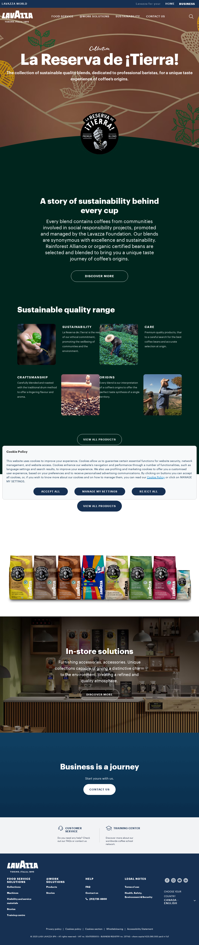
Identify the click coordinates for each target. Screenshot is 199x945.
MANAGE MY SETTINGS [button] (99, 491)
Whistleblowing (114, 929)
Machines (12, 893)
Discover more (99, 694)
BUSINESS (187, 4)
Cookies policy (73, 929)
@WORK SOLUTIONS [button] (94, 16)
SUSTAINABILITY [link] (128, 16)
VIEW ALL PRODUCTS (99, 439)
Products (51, 887)
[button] (191, 16)
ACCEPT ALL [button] (50, 491)
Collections (14, 887)
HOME (170, 4)
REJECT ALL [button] (149, 491)
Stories (11, 909)
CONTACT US (99, 789)
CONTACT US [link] (155, 16)
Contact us (92, 893)
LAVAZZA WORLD (14, 4)
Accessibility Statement (140, 929)
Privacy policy (53, 929)
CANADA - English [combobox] (171, 902)
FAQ (88, 887)
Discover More (99, 276)
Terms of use (132, 887)
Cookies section (93, 929)
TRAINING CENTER (126, 828)
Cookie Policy (156, 477)
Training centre (16, 915)
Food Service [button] (62, 16)
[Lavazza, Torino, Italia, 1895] (17, 16)
